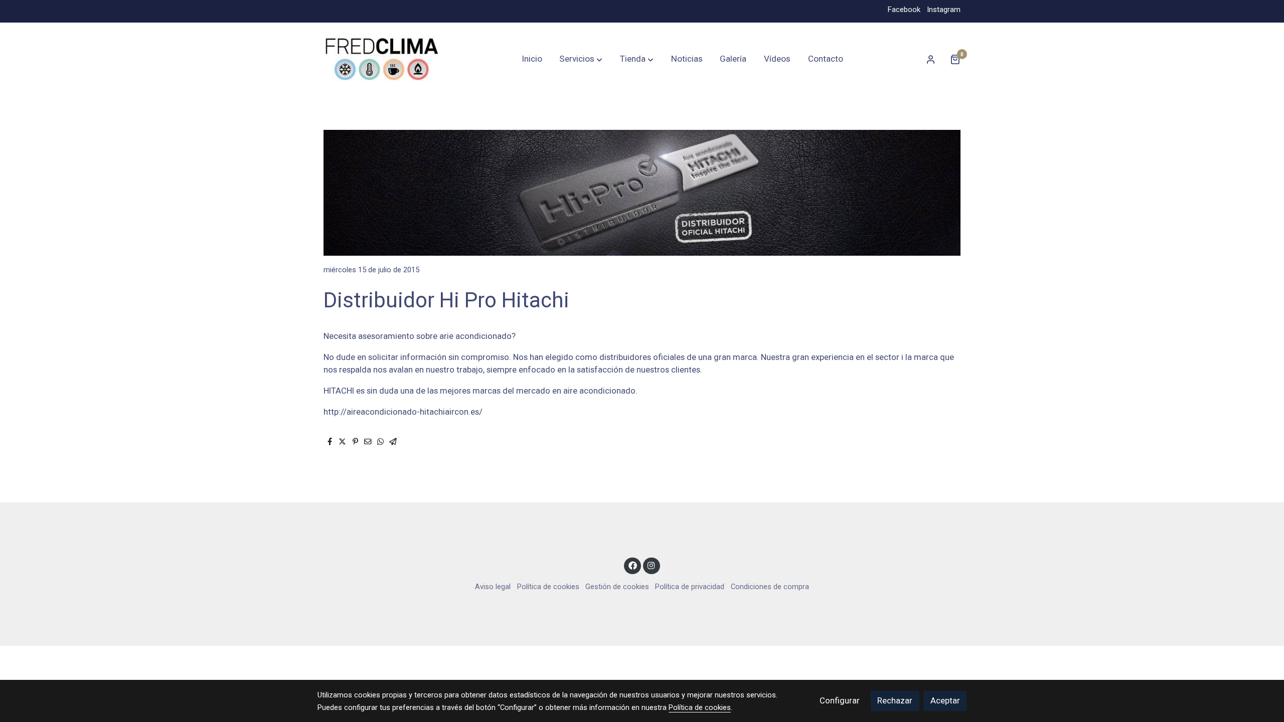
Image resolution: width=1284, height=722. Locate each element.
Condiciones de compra (770, 586)
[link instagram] (652, 565)
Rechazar (894, 700)
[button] (581, 59)
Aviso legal (493, 586)
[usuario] (930, 59)
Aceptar (945, 700)
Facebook (904, 9)
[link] (382, 59)
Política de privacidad (689, 586)
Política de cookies (548, 586)
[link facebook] (632, 565)
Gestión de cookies (617, 586)
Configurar (840, 700)
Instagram (943, 9)
